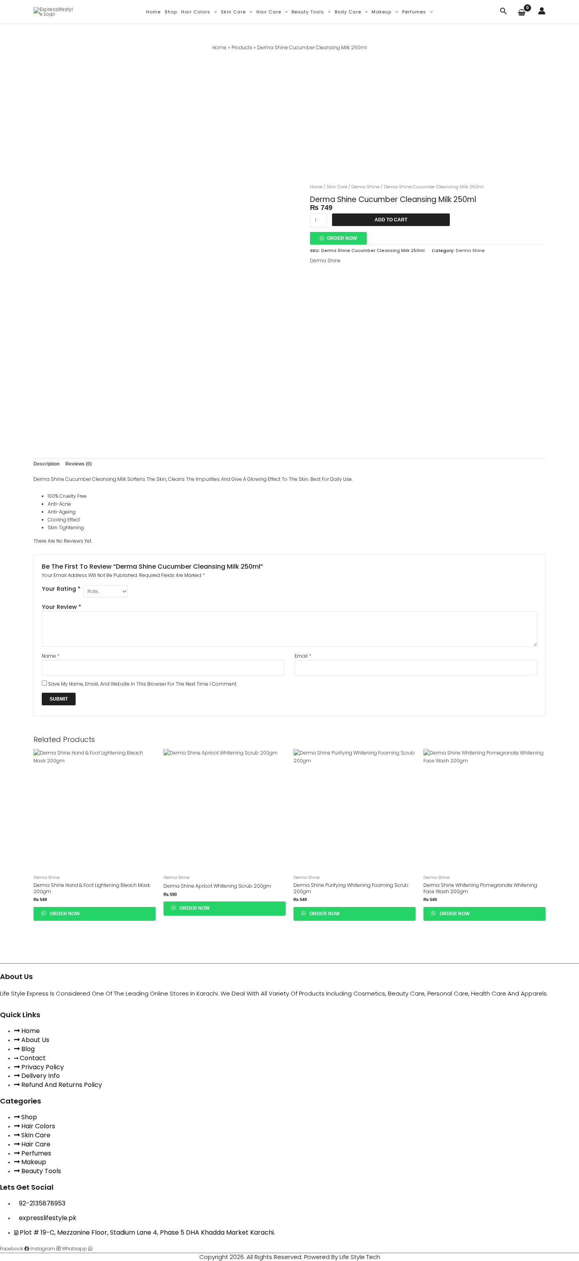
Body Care (348, 12)
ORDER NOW (342, 238)
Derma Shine (365, 187)
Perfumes (414, 12)
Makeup (381, 12)
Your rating (61, 589)
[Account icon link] (542, 11)
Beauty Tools (307, 12)
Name (50, 656)
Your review (61, 607)
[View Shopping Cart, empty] (522, 13)
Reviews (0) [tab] (78, 464)
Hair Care (268, 12)
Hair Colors (195, 12)
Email (303, 656)
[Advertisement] (289, 111)
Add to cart (391, 220)
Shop (171, 12)
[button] (213, 12)
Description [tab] (46, 464)
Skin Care (233, 12)
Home (153, 12)
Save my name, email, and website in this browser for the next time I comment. (142, 684)
